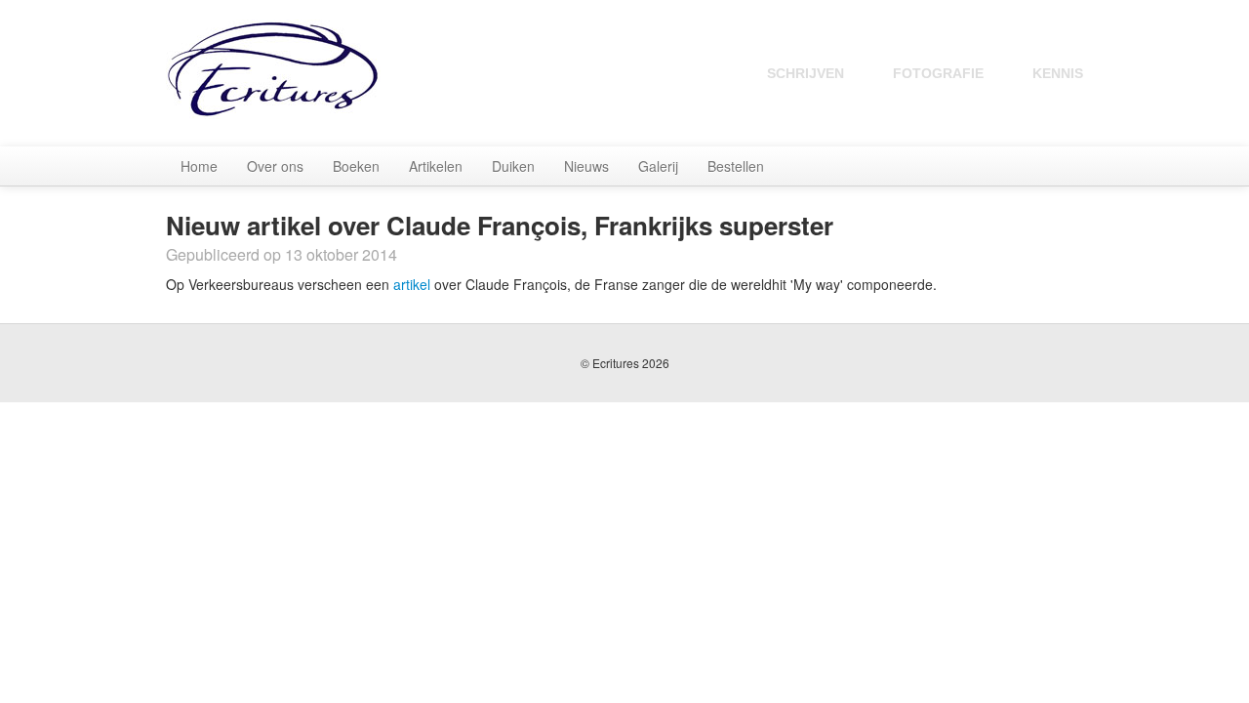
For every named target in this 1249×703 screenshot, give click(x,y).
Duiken (513, 166)
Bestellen (735, 166)
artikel (411, 284)
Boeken (356, 166)
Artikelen (436, 166)
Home (199, 166)
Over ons (275, 166)
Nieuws (586, 166)
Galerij (658, 166)
